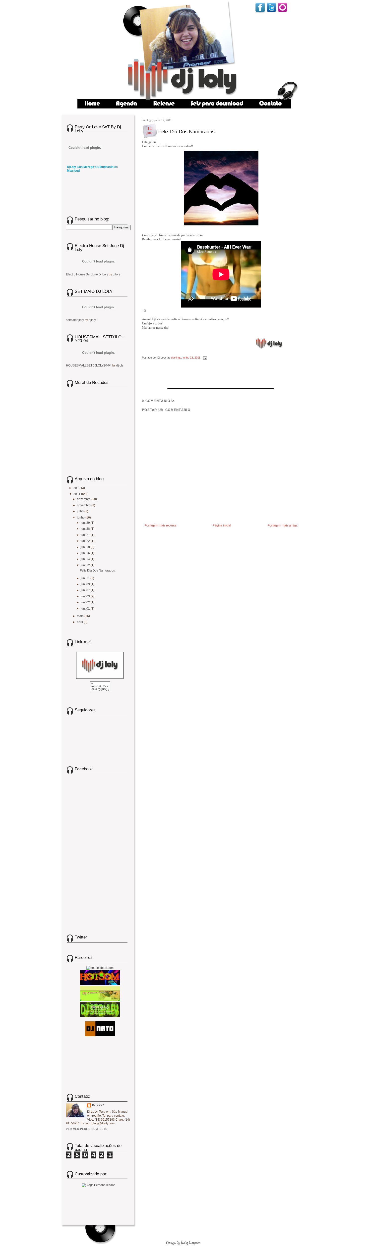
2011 (77, 494)
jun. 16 (86, 553)
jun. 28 (86, 528)
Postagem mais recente (160, 525)
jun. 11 (85, 578)
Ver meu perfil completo (87, 1129)
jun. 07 (86, 590)
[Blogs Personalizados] (98, 1184)
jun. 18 (86, 547)
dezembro (84, 499)
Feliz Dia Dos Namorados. (187, 131)
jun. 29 (86, 522)
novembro (84, 505)
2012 (77, 488)
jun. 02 (86, 602)
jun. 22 (86, 541)
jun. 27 (86, 535)
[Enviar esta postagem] (204, 357)
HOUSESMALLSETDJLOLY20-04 (89, 365)
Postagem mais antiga (282, 525)
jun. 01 (86, 608)
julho (80, 511)
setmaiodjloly (75, 320)
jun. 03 (86, 596)
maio (80, 616)
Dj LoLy (98, 1104)
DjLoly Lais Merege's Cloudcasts (90, 167)
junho (81, 517)
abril (80, 622)
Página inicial (222, 525)
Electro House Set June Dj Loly (87, 274)
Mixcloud (73, 170)
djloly (116, 274)
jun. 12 (86, 565)
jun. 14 (86, 559)
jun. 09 (86, 584)
